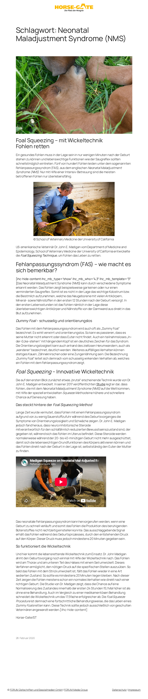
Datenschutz (119, 689)
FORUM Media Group (76, 689)
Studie (100, 384)
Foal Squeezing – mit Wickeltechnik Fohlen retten (59, 143)
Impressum (134, 689)
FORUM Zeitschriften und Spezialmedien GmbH (36, 689)
